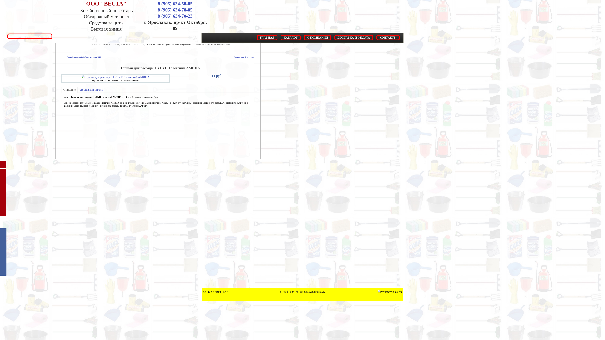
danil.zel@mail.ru (314, 279)
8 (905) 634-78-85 (175, 9)
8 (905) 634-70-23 (175, 16)
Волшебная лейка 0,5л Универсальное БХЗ (79, 57)
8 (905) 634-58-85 (175, 3)
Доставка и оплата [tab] (86, 88)
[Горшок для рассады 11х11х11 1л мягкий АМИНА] (116, 76)
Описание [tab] (68, 88)
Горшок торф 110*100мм (247, 57)
